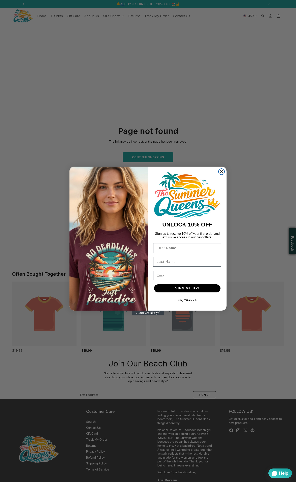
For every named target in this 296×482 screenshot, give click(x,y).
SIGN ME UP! (187, 288)
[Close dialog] (221, 172)
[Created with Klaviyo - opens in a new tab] (148, 313)
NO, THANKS (187, 300)
